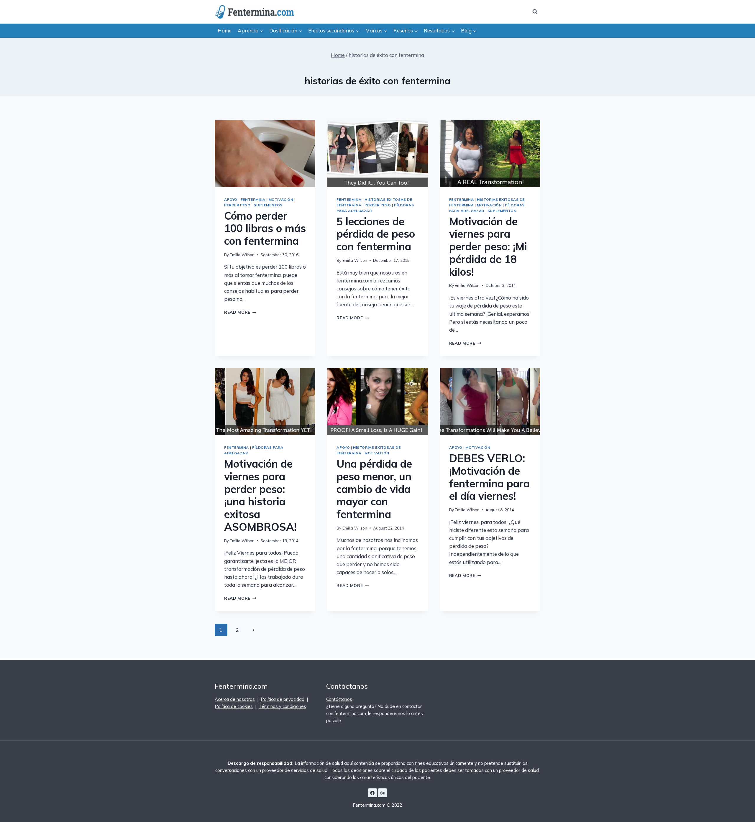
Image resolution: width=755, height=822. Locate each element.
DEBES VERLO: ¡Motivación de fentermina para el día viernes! (489, 477)
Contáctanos (339, 699)
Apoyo (230, 199)
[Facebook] (372, 792)
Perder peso (237, 205)
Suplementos (268, 205)
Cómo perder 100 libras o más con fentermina (265, 228)
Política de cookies (234, 706)
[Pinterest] (382, 792)
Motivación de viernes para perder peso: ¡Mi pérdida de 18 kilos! (488, 246)
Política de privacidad (282, 699)
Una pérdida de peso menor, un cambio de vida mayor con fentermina (374, 489)
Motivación (281, 199)
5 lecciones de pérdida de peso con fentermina (376, 234)
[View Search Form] (535, 11)
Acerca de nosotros (235, 699)
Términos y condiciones (282, 706)
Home (225, 30)
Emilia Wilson (242, 254)
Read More (240, 312)
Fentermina (253, 199)
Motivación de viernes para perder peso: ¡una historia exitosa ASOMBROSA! (260, 495)
